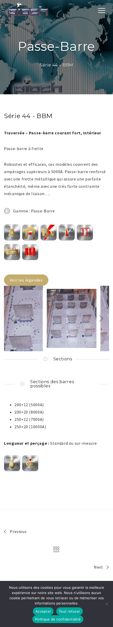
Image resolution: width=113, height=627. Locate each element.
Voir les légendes (26, 280)
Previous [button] (12, 318)
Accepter (43, 611)
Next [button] (101, 318)
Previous (18, 531)
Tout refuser (69, 611)
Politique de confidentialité (58, 619)
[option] (56, 318)
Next (99, 567)
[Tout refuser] (106, 604)
